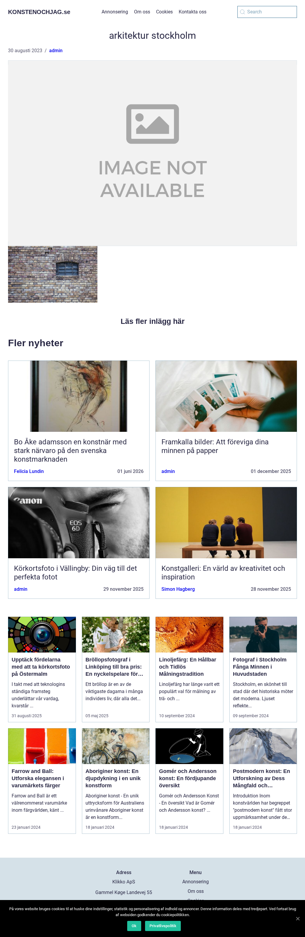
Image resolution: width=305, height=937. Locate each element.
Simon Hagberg (178, 589)
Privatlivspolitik (163, 926)
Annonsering (115, 12)
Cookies (164, 12)
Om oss (142, 12)
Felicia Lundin (29, 471)
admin (56, 50)
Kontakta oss (192, 12)
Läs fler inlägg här (153, 321)
